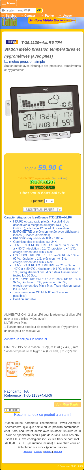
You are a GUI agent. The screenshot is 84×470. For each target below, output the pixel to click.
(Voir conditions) (59, 178)
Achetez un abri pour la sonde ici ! (26, 339)
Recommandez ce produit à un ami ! (42, 414)
